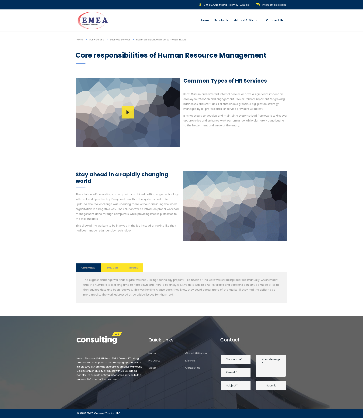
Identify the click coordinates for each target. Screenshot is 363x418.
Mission (190, 360)
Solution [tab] (112, 267)
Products (221, 20)
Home (204, 20)
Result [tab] (133, 267)
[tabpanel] (181, 287)
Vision (152, 367)
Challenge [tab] (88, 267)
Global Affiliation (247, 20)
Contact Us (275, 20)
